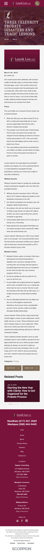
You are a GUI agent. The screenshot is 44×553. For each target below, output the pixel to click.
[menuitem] (12, 543)
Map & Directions (22, 477)
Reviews (22, 447)
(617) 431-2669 (16, 351)
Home (22, 435)
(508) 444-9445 (22, 424)
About (22, 439)
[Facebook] (22, 521)
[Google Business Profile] (17, 521)
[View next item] (22, 404)
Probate (16, 361)
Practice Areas (22, 443)
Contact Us (22, 456)
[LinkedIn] (26, 521)
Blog (22, 451)
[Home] (21, 3)
